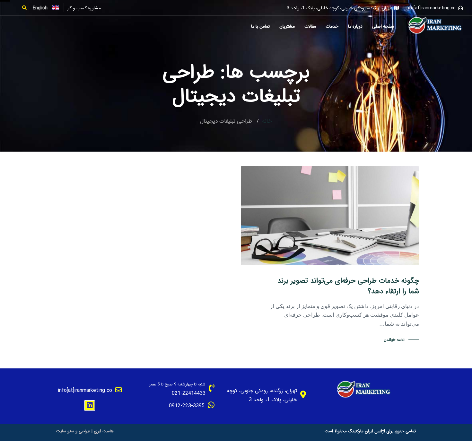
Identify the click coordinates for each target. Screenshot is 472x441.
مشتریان (287, 26)
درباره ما (355, 26)
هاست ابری (104, 431)
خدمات (332, 26)
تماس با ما (260, 26)
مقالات (310, 26)
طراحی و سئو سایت (73, 431)
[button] (26, 7)
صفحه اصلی (383, 26)
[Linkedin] (89, 405)
